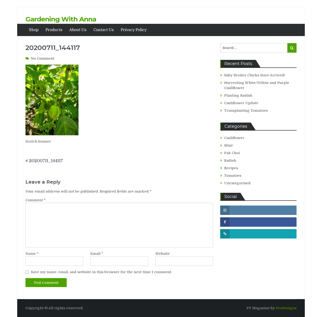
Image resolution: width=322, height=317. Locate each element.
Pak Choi (232, 153)
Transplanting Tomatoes (246, 110)
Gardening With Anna (60, 19)
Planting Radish (238, 95)
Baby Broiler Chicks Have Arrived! (254, 75)
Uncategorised (237, 183)
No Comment (42, 58)
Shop (33, 30)
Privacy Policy (134, 30)
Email (96, 253)
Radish (230, 160)
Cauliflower (234, 138)
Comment (35, 200)
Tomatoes (232, 175)
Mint (228, 145)
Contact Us (103, 30)
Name (32, 253)
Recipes (231, 168)
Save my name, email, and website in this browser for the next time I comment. (101, 272)
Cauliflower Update (241, 103)
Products (53, 30)
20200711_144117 (46, 160)
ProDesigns (286, 308)
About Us (77, 30)
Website (162, 253)
